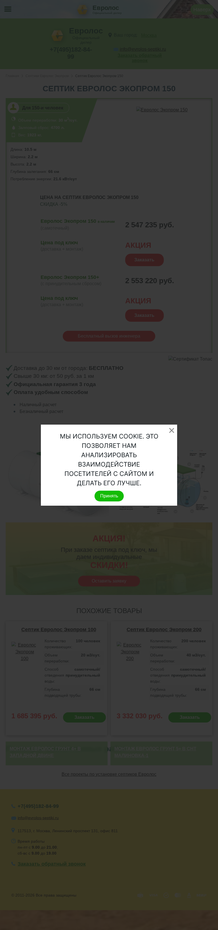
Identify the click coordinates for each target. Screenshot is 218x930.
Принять (109, 495)
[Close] (171, 430)
